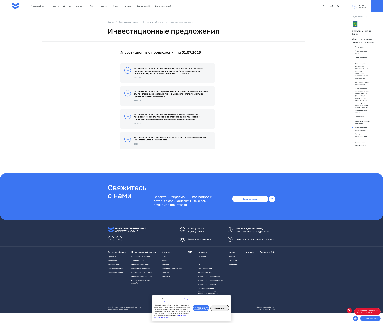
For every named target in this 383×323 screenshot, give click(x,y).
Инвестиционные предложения (361, 129)
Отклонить (219, 308)
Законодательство (205, 273)
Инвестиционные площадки (209, 277)
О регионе (112, 257)
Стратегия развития (115, 269)
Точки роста (359, 47)
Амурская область (38, 6)
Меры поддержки (205, 269)
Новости (232, 257)
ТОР (199, 261)
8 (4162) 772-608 (196, 231)
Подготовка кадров (115, 273)
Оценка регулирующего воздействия (140, 282)
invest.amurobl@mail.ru (200, 239)
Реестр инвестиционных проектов (361, 136)
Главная (111, 22)
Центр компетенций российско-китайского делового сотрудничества (208, 290)
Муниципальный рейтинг (141, 265)
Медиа (115, 6)
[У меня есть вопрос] (349, 310)
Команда (165, 265)
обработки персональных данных (200, 309)
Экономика (112, 261)
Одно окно (202, 257)
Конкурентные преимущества (360, 144)
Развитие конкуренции (140, 269)
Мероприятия (234, 265)
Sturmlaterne (262, 309)
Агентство (80, 6)
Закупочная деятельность (172, 269)
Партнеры (166, 273)
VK (119, 239)
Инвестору (103, 6)
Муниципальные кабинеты (141, 277)
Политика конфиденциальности (198, 307)
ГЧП (199, 265)
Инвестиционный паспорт (153, 22)
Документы (166, 277)
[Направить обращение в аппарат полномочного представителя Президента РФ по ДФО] (355, 318)
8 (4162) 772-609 (196, 228)
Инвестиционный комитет (141, 273)
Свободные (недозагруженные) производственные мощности (362, 120)
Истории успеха (114, 265)
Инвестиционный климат (61, 6)
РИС (91, 6)
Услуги (164, 261)
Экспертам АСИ (143, 6)
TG (111, 239)
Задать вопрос (250, 199)
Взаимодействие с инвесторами (362, 83)
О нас (164, 257)
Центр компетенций (163, 6)
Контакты (128, 6)
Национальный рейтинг (140, 257)
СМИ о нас (233, 261)
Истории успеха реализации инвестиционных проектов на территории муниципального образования (361, 71)
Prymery (272, 309)
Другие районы (358, 17)
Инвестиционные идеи (207, 284)
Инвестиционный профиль (362, 58)
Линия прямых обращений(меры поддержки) (367, 311)
